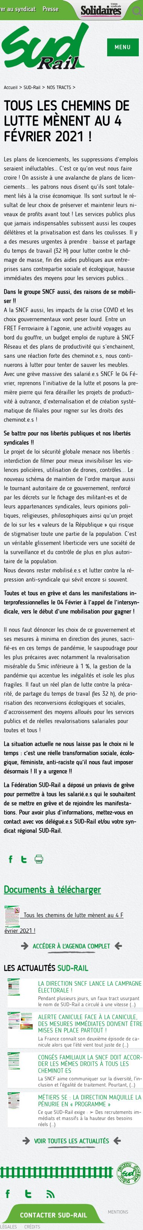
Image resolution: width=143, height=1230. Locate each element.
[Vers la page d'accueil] (45, 47)
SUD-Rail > (34, 87)
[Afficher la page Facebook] (7, 1192)
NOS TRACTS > (61, 87)
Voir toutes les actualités (71, 1141)
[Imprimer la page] (39, 857)
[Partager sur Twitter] (24, 857)
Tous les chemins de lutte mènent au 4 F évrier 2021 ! (64, 923)
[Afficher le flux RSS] (50, 1192)
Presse (50, 9)
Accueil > (14, 87)
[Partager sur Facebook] (10, 857)
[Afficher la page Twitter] (28, 1192)
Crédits (32, 1227)
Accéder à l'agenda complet (71, 946)
